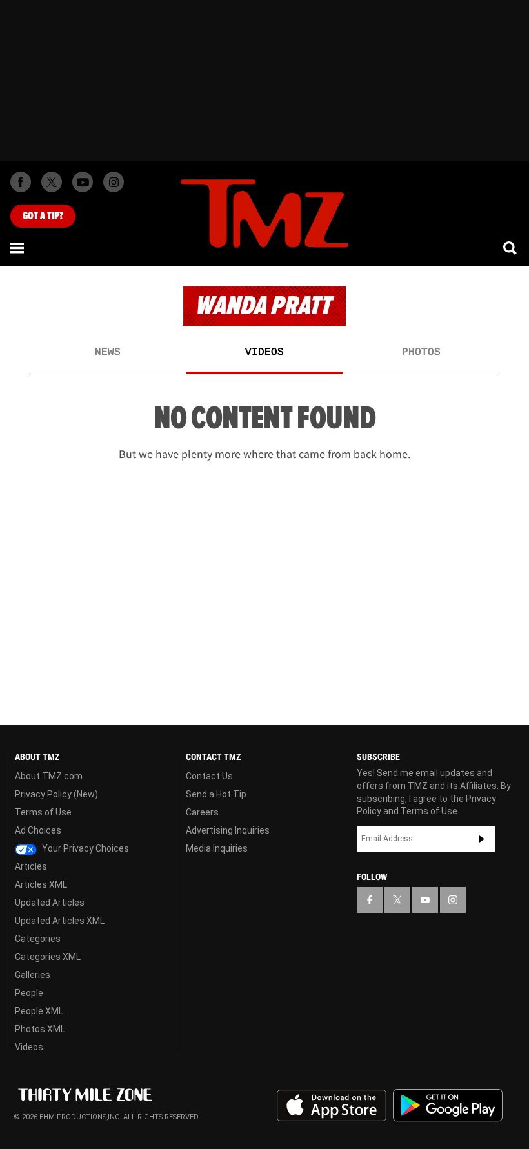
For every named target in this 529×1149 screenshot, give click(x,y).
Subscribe (482, 839)
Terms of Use (43, 812)
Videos (264, 352)
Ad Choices (38, 830)
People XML (39, 1011)
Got (43, 216)
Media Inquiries (217, 848)
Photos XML (40, 1029)
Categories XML (48, 957)
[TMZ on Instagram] (113, 182)
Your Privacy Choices (84, 848)
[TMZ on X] (51, 182)
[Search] (511, 248)
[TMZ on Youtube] (82, 182)
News (108, 352)
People (29, 993)
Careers (202, 812)
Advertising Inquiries (228, 830)
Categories (38, 939)
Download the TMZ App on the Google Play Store (448, 1105)
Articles (31, 866)
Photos (421, 352)
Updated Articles (50, 902)
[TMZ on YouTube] (425, 900)
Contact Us (209, 776)
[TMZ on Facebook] (20, 182)
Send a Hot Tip (216, 794)
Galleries (32, 975)
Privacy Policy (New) (56, 794)
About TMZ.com (49, 776)
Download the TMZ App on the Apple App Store (331, 1106)
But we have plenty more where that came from (264, 454)
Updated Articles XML (60, 920)
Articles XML (41, 884)
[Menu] (18, 248)
